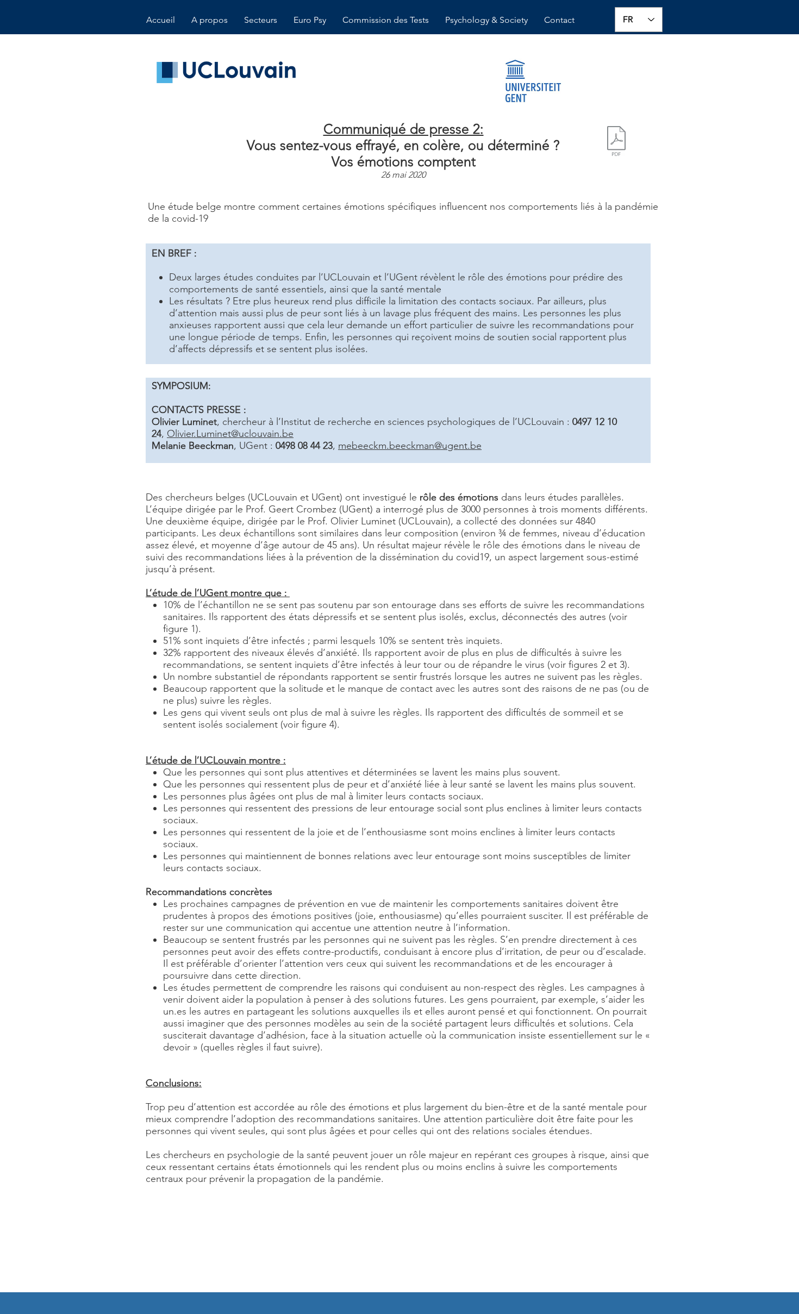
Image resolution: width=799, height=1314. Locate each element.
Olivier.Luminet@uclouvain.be (230, 434)
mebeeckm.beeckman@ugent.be (410, 446)
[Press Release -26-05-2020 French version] (616, 142)
